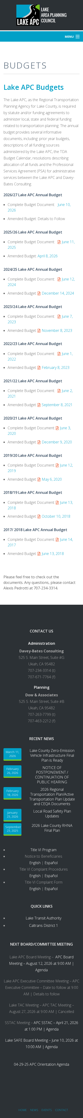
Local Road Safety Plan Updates (52, 814)
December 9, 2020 (57, 442)
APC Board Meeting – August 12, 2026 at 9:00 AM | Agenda (41, 963)
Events (47, 1110)
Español (51, 862)
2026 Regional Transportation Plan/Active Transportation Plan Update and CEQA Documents (52, 796)
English (35, 862)
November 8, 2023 (57, 330)
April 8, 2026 (48, 255)
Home (22, 1110)
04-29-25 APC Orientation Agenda (41, 1064)
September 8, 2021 (57, 404)
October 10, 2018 (56, 516)
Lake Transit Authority (43, 918)
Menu (69, 36)
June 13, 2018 (53, 553)
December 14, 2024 (58, 293)
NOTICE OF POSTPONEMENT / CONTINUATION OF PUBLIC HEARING (52, 775)
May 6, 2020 (52, 479)
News (34, 1110)
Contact (61, 1110)
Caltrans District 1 (43, 925)
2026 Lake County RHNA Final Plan (52, 828)
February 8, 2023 (55, 367)
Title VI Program (43, 849)
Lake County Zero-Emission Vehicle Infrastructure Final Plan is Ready (52, 755)
